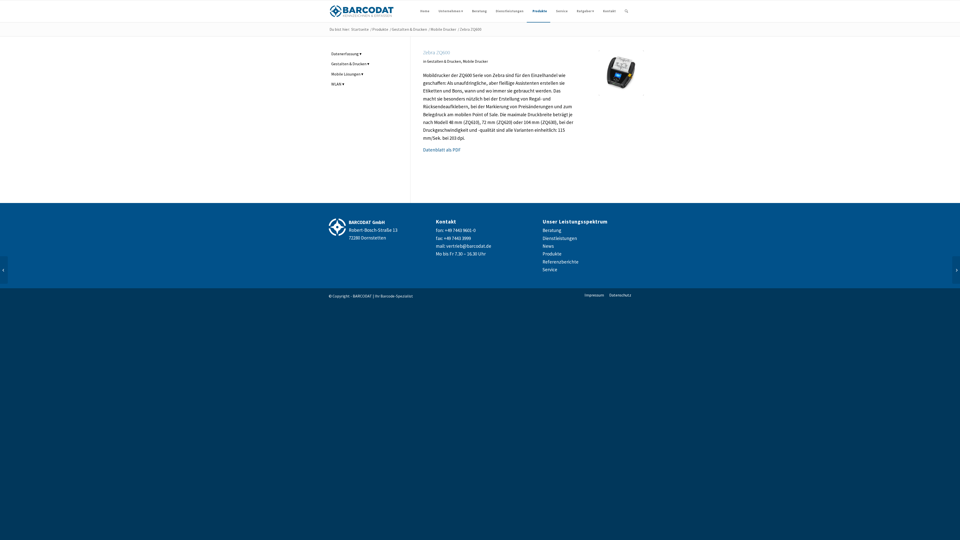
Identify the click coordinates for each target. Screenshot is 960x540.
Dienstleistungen (559, 238)
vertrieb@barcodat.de (468, 246)
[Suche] (626, 11)
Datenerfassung (345, 53)
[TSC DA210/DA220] (4, 270)
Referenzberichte (560, 262)
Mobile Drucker (475, 61)
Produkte (552, 254)
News (548, 246)
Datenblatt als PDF (442, 150)
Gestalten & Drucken (444, 61)
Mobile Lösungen (345, 74)
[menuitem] (423, 11)
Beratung (551, 230)
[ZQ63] (621, 73)
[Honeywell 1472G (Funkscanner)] (956, 270)
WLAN (336, 84)
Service (549, 269)
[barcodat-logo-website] (362, 11)
